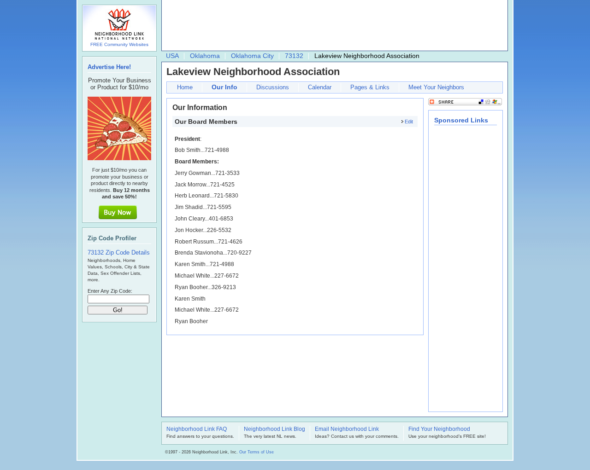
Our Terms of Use (256, 452)
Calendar (319, 87)
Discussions (272, 87)
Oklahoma (205, 55)
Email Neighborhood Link (347, 429)
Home (185, 87)
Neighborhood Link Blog (274, 429)
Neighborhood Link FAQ (196, 429)
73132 (294, 55)
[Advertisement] (332, 25)
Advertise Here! (109, 67)
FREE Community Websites (119, 44)
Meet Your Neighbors (436, 87)
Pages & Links (369, 87)
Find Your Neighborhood (439, 429)
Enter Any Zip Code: (110, 291)
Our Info (224, 87)
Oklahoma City (252, 55)
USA (172, 55)
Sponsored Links (461, 120)
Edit (409, 121)
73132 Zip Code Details (119, 252)
